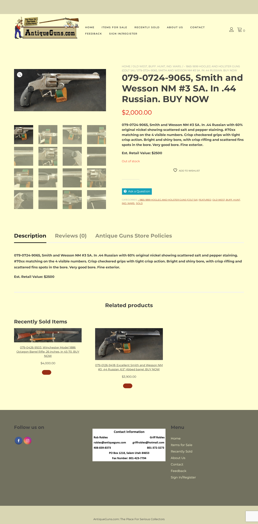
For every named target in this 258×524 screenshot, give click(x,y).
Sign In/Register (123, 33)
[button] (19, 74)
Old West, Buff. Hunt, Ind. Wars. (157, 66)
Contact (197, 27)
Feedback (93, 33)
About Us (175, 27)
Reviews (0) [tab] (71, 235)
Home (89, 27)
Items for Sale (114, 27)
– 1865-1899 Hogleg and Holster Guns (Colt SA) (168, 199)
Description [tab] (30, 235)
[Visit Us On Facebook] (18, 444)
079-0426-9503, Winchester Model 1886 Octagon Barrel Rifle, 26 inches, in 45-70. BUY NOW (47, 352)
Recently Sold (147, 27)
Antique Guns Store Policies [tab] (133, 235)
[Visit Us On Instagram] (27, 444)
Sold (139, 203)
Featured (205, 199)
